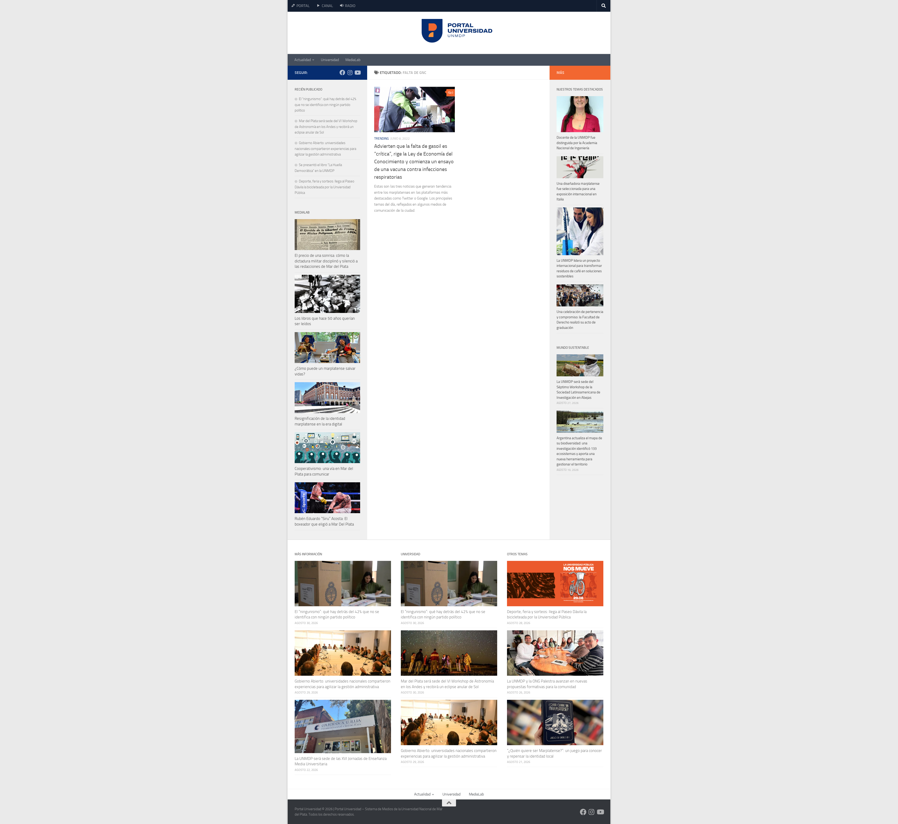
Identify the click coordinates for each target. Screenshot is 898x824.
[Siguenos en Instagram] (350, 72)
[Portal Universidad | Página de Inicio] (330, 33)
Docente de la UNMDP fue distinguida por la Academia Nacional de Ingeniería (577, 142)
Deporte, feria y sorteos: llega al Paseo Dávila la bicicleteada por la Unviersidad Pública (324, 187)
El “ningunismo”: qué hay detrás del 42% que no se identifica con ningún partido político (325, 105)
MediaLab (352, 60)
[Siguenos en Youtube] (357, 72)
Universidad (330, 60)
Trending (381, 139)
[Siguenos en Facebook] (342, 72)
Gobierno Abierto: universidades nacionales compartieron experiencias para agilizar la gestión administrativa (325, 148)
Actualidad (302, 60)
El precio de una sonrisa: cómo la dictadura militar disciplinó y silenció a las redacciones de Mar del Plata (326, 261)
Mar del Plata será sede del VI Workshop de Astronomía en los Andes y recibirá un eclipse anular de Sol (326, 126)
